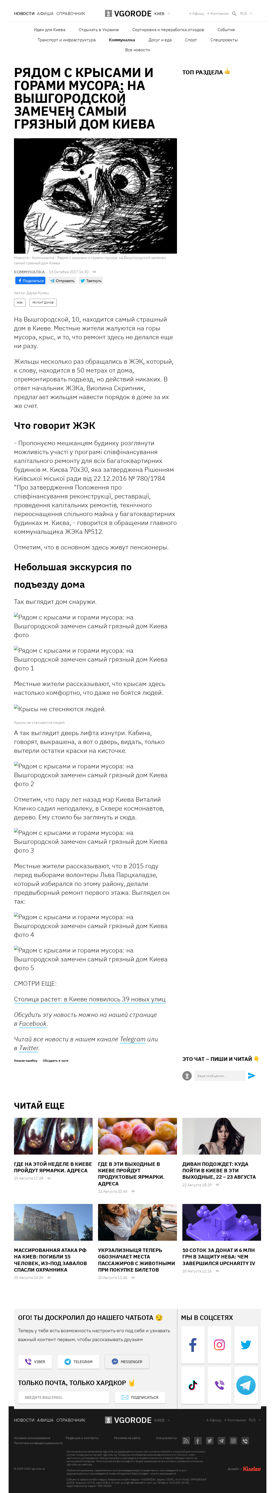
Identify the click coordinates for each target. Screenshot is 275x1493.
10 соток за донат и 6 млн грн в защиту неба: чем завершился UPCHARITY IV (218, 1256)
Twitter (28, 1047)
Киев (159, 1420)
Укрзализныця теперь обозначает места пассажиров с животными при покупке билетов (136, 1260)
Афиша (45, 13)
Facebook (33, 1023)
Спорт (191, 39)
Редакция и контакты (82, 1438)
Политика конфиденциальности (38, 1443)
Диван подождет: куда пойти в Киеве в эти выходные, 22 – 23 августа (219, 1170)
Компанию (219, 13)
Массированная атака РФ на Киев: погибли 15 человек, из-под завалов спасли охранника (50, 1260)
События (226, 29)
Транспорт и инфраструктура (67, 39)
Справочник (70, 13)
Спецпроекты (224, 39)
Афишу (198, 13)
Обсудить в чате (55, 1060)
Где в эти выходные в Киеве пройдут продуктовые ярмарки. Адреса (131, 1174)
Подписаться (144, 1397)
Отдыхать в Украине (99, 29)
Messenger (131, 1361)
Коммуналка (122, 39)
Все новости (137, 49)
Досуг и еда (160, 39)
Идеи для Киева (49, 29)
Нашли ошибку (25, 1060)
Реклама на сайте (127, 1438)
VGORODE (133, 1420)
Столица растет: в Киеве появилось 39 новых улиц (89, 999)
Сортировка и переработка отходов (168, 29)
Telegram (133, 1039)
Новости (24, 13)
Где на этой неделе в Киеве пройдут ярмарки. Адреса (53, 1167)
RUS (243, 13)
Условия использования (32, 1438)
